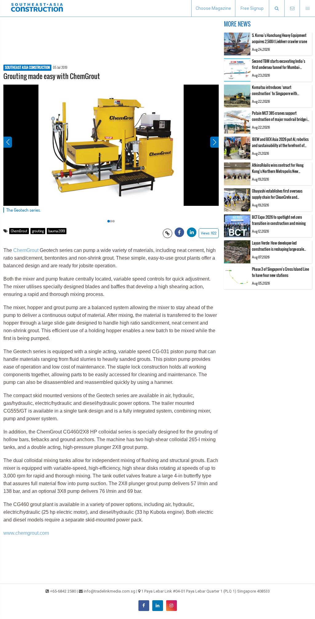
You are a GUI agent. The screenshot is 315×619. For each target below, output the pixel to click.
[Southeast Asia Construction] (37, 8)
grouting (38, 231)
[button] (276, 8)
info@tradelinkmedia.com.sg (109, 591)
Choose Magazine (213, 8)
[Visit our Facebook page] (143, 605)
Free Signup (252, 8)
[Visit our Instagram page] (171, 605)
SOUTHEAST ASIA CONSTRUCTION (27, 68)
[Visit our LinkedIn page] (157, 605)
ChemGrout (19, 231)
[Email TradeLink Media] (292, 8)
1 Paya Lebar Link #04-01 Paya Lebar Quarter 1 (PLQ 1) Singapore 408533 (205, 591)
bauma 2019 (56, 231)
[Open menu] (307, 8)
